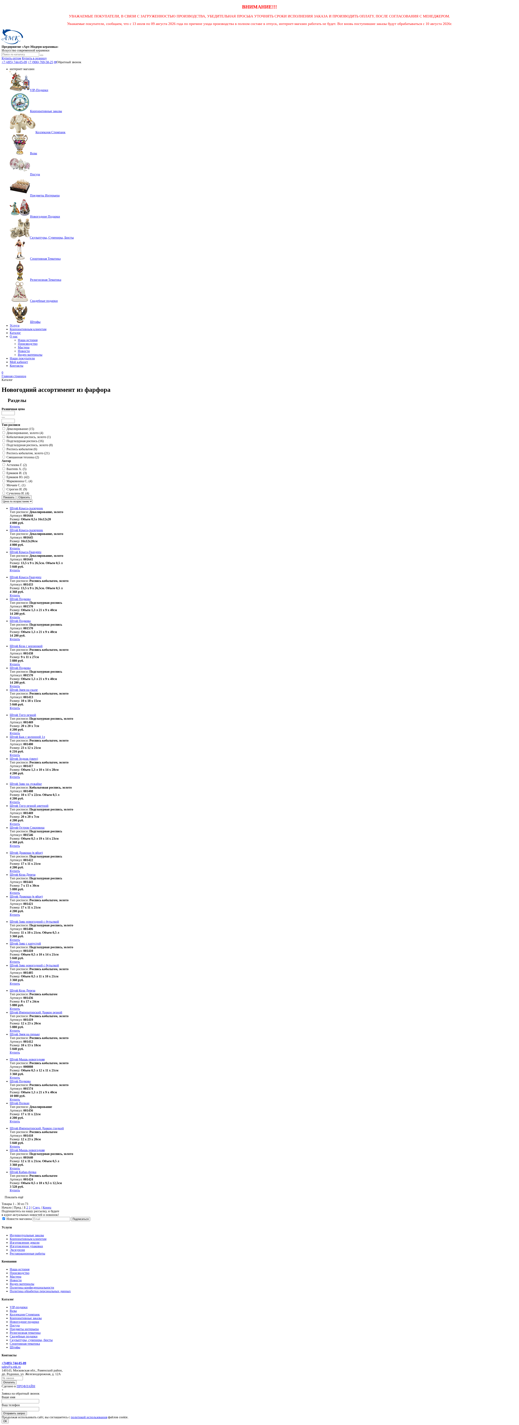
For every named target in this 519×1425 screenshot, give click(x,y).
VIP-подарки (19, 1307)
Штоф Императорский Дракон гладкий (37, 1128)
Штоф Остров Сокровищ (27, 827)
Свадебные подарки (24, 1336)
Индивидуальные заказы (27, 1235)
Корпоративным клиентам (28, 329)
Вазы (13, 1311)
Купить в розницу (34, 58)
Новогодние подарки (24, 1321)
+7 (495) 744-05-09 (14, 62)
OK (5, 1421)
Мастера (23, 347)
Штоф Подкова (20, 599)
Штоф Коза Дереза (22, 990)
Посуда (15, 1325)
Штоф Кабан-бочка (23, 1172)
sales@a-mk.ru (11, 1366)
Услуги (14, 325)
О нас (14, 336)
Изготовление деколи (25, 1242)
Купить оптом (11, 58)
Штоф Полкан (19, 1103)
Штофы (15, 1347)
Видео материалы (30, 354)
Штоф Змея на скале (24, 690)
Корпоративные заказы (26, 1318)
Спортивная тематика (25, 1343)
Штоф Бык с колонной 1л (27, 737)
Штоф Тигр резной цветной (29, 805)
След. (36, 1207)
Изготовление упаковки (26, 1246)
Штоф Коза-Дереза (22, 874)
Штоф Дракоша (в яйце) (26, 852)
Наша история (28, 340)
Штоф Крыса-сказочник (26, 508)
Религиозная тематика (25, 1332)
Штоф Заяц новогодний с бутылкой (34, 921)
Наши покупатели (22, 358)
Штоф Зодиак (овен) (24, 758)
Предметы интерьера (24, 1329)
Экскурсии (17, 1250)
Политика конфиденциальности (32, 1287)
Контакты (16, 365)
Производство (28, 343)
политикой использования (89, 1417)
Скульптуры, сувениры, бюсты (31, 1340)
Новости (24, 351)
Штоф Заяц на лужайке (26, 784)
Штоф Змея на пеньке (25, 1034)
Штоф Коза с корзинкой (26, 646)
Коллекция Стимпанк (25, 1314)
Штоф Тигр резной (23, 715)
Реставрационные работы (27, 1253)
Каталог (15, 333)
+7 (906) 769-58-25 (40, 62)
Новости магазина (19, 1219)
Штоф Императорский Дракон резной (36, 1012)
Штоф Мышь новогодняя (27, 1059)
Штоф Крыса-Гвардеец (25, 552)
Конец (47, 1207)
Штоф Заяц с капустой (25, 943)
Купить (15, 526)
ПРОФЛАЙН (26, 1386)
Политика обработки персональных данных (40, 1291)
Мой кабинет (19, 362)
